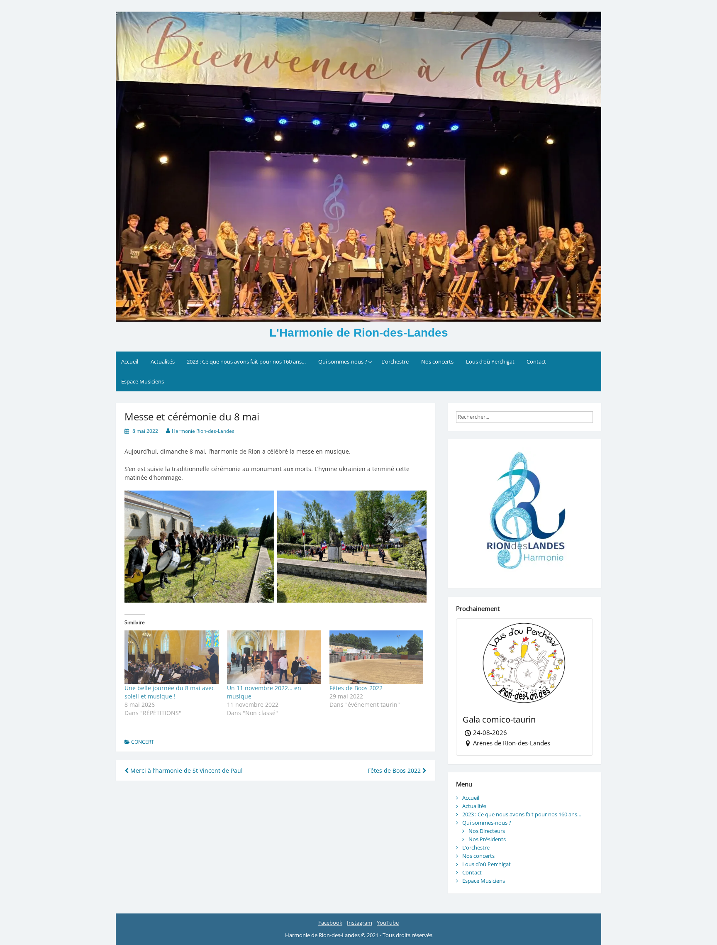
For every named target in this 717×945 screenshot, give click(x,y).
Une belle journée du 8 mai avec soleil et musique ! (169, 692)
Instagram (359, 922)
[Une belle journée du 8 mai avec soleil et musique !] (171, 657)
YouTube (388, 922)
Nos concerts (437, 361)
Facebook (330, 922)
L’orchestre (395, 361)
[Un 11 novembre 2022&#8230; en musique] (274, 657)
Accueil (129, 361)
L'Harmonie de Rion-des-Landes (358, 332)
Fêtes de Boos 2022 (356, 688)
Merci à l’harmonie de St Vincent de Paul (186, 770)
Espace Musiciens (142, 381)
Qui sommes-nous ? (342, 361)
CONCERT (142, 741)
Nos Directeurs (486, 831)
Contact (536, 361)
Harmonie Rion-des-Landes (203, 431)
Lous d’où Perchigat (490, 361)
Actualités (163, 361)
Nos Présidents (487, 839)
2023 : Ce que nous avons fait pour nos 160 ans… (246, 361)
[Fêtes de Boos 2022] (376, 657)
